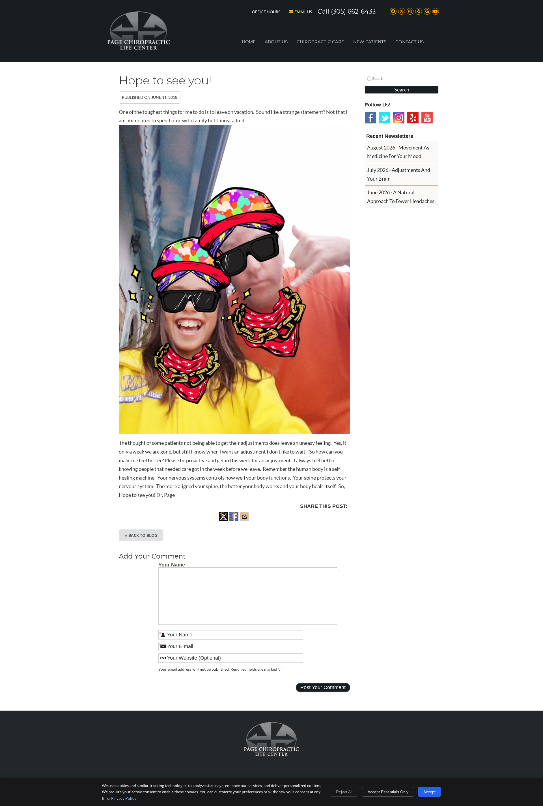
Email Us (303, 12)
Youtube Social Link (427, 117)
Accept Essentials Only (388, 792)
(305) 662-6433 (353, 11)
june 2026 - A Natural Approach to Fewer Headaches (400, 196)
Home (249, 42)
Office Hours (266, 12)
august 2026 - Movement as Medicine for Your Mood (398, 152)
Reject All (344, 792)
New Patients (369, 42)
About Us (276, 42)
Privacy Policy (123, 798)
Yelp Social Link (413, 117)
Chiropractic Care (320, 42)
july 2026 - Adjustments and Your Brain (398, 174)
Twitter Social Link (384, 117)
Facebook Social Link (370, 117)
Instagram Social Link (398, 117)
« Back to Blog (141, 535)
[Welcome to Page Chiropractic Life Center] (138, 49)
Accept (429, 792)
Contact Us (409, 42)
